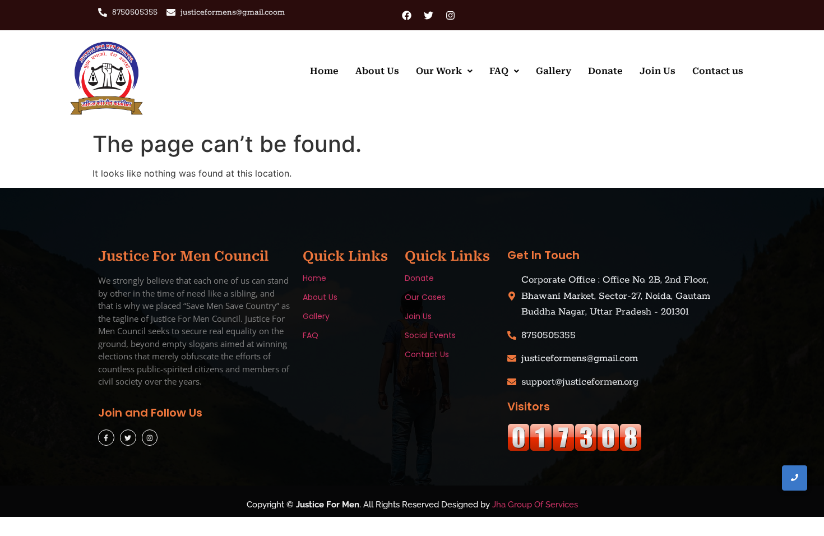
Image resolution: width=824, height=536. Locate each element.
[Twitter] (428, 15)
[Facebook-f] (106, 437)
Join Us (657, 71)
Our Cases (425, 297)
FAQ (498, 71)
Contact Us (427, 354)
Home (324, 71)
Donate (605, 71)
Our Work (439, 71)
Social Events (430, 335)
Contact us (717, 71)
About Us (377, 71)
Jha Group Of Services (535, 505)
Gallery (553, 71)
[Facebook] (406, 15)
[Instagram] (450, 15)
